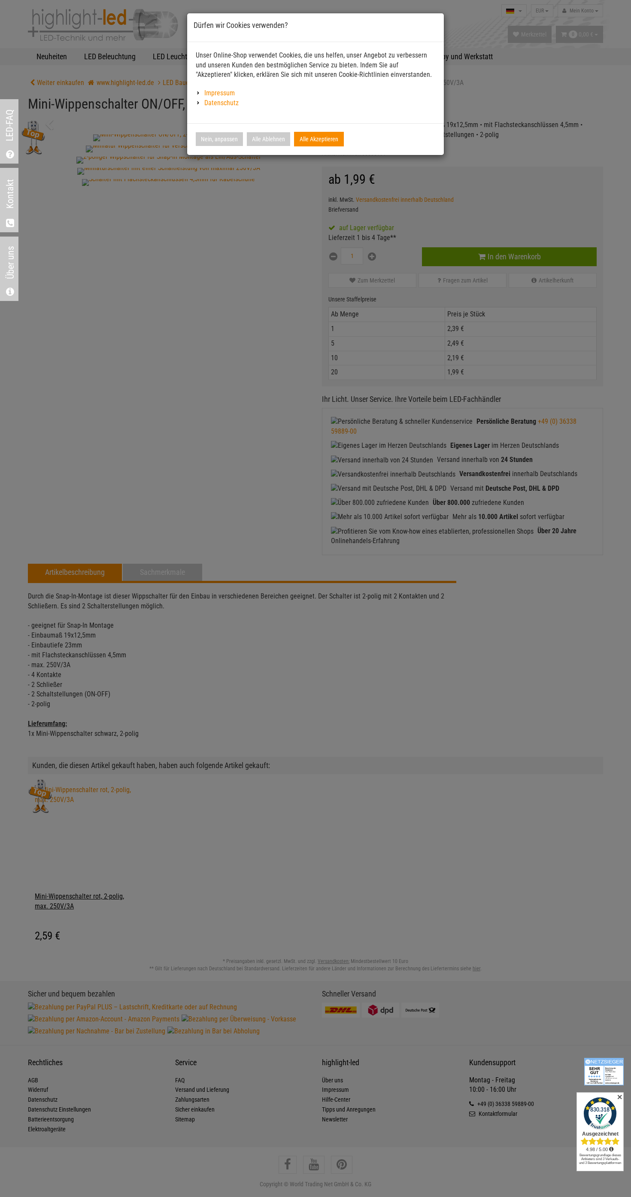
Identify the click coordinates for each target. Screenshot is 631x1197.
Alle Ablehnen (268, 139)
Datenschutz (221, 103)
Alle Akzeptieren (319, 139)
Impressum (219, 93)
